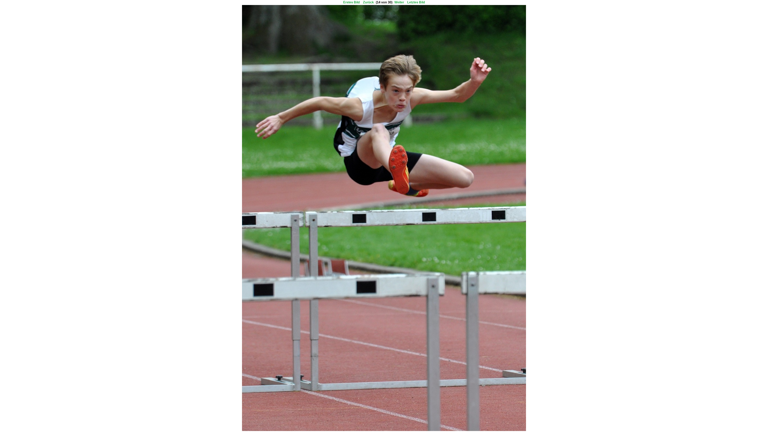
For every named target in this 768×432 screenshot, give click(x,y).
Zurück (368, 2)
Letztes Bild (416, 2)
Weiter (399, 2)
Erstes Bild (351, 2)
